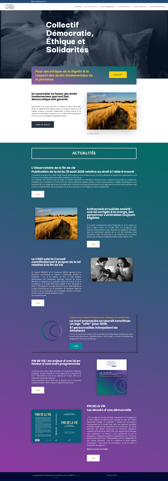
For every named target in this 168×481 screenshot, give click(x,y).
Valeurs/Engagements (107, 6)
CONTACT (118, 74)
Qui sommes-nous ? (91, 6)
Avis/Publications (123, 6)
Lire (38, 194)
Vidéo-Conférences (140, 6)
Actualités (78, 6)
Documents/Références (157, 6)
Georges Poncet (93, 134)
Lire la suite (43, 124)
